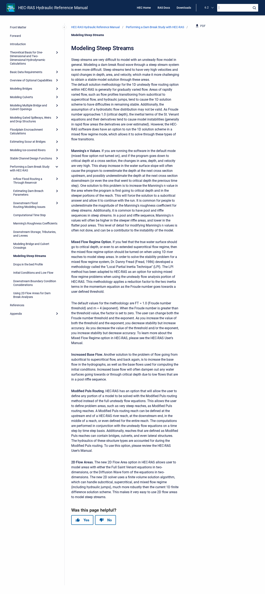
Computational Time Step (29, 215)
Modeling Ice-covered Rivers (28, 150)
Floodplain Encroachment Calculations (26, 131)
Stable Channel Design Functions (31, 158)
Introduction (18, 44)
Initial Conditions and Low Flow (33, 272)
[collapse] (57, 167)
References (17, 305)
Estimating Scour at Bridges (28, 141)
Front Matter (18, 27)
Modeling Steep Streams (29, 256)
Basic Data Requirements (26, 72)
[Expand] (57, 52)
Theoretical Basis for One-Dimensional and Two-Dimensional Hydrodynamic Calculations (27, 58)
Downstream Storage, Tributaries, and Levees (34, 233)
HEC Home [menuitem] (144, 7)
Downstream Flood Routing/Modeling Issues (29, 204)
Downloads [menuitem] (184, 7)
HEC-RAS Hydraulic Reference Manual (53, 7)
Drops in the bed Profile (28, 264)
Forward (15, 35)
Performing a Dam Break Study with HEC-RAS (29, 168)
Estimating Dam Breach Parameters (28, 192)
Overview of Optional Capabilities (31, 80)
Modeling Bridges (21, 88)
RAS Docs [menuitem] (164, 7)
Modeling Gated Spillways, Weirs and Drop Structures (30, 119)
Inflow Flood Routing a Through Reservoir (27, 180)
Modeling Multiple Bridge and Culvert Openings (28, 107)
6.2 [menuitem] (207, 7)
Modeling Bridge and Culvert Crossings (31, 245)
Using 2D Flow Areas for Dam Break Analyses (32, 295)
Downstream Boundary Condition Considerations (34, 283)
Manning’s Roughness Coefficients (35, 223)
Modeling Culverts (21, 97)
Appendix (16, 313)
